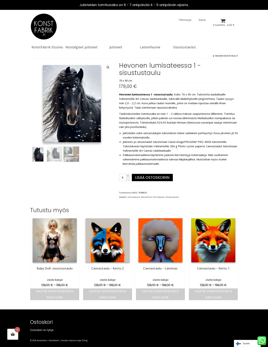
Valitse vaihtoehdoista (54, 291)
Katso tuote (55, 297)
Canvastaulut (133, 197)
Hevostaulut (231, 55)
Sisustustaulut (172, 197)
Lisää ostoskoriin (152, 177)
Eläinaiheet (146, 197)
